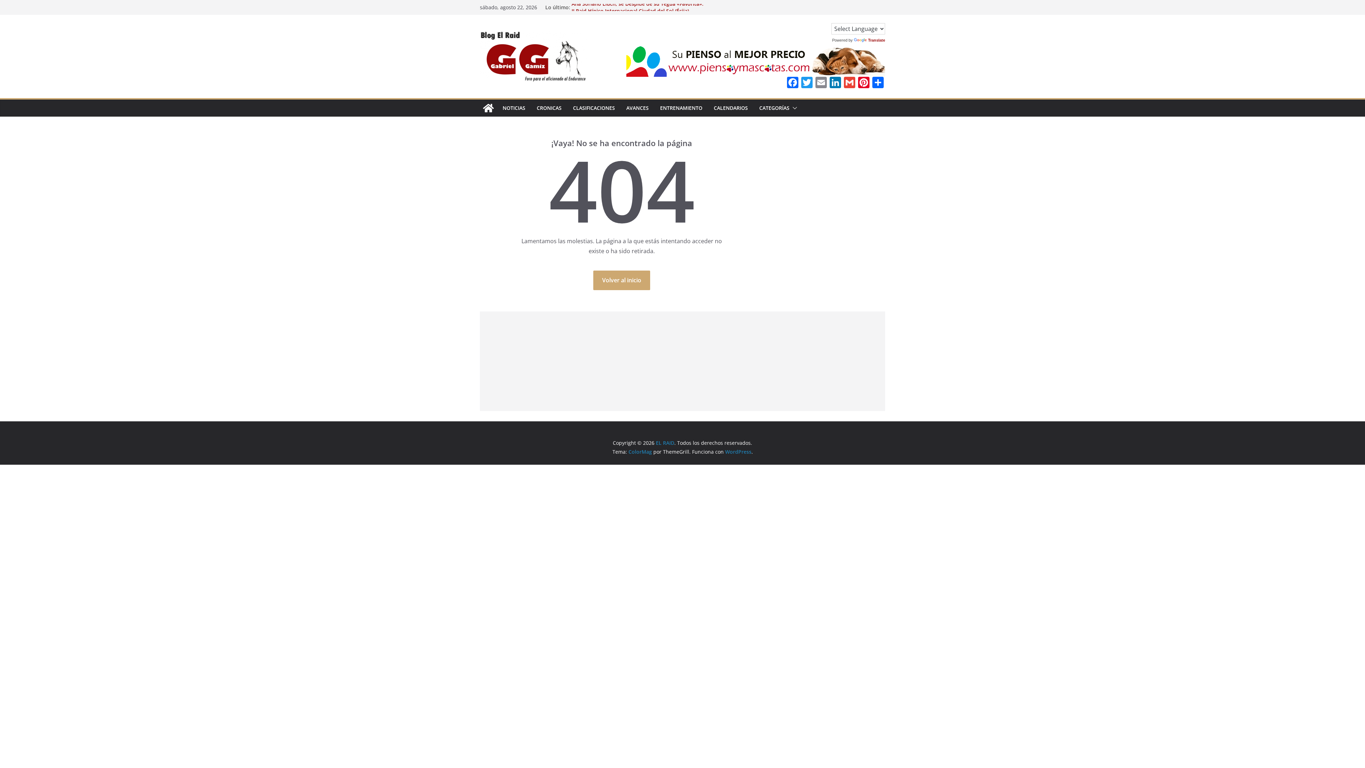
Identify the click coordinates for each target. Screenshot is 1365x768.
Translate (876, 40)
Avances (637, 108)
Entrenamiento (681, 108)
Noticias (514, 108)
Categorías (774, 108)
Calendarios (731, 108)
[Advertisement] (682, 361)
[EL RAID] (488, 108)
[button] (793, 108)
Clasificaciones (594, 108)
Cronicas (549, 108)
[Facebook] (793, 83)
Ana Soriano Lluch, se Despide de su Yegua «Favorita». (637, 7)
